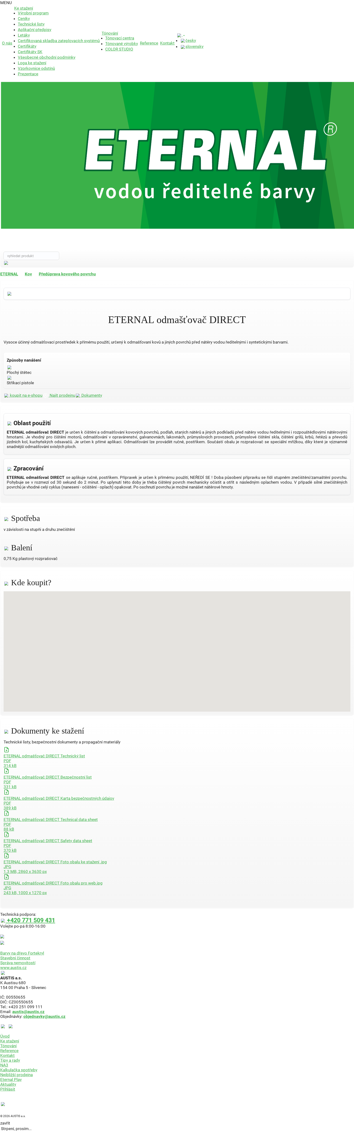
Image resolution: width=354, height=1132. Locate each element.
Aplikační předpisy (34, 29)
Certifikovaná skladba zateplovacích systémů (59, 40)
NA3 (4, 1065)
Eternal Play (11, 1079)
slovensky (194, 46)
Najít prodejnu (62, 395)
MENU (6, 2)
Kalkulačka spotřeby (18, 1069)
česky (190, 40)
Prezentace (28, 74)
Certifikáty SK (30, 51)
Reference (149, 43)
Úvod (5, 1036)
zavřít (5, 1123)
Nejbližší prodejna (16, 1074)
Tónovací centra (119, 38)
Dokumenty (91, 395)
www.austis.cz (13, 967)
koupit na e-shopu (25, 395)
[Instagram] (10, 1026)
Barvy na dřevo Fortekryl (22, 953)
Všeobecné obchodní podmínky (46, 57)
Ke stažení (23, 8)
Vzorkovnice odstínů (36, 68)
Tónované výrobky (121, 43)
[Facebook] (4, 1026)
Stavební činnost (15, 958)
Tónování (110, 33)
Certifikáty (27, 46)
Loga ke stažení (32, 62)
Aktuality (8, 1084)
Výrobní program (33, 13)
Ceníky (24, 18)
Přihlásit (7, 1089)
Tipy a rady (10, 1060)
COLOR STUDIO (119, 49)
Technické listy (31, 24)
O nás (7, 43)
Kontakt (167, 43)
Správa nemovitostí (17, 962)
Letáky (24, 35)
